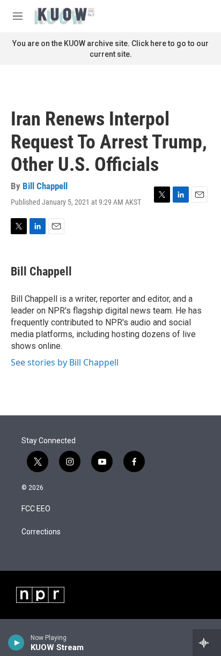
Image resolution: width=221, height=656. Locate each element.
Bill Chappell (45, 186)
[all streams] (207, 642)
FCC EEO (35, 509)
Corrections (41, 532)
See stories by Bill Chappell (65, 362)
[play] (16, 642)
